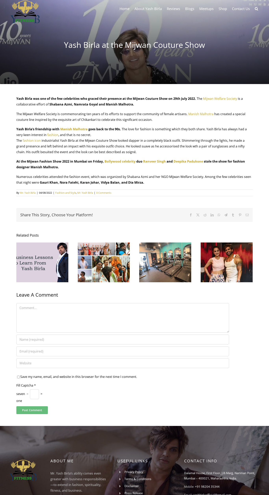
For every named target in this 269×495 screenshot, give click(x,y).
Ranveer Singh (154, 161)
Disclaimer (131, 486)
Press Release (133, 493)
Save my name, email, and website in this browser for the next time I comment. (78, 377)
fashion (52, 135)
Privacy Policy (133, 472)
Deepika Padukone (188, 161)
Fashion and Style (65, 192)
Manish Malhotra (200, 114)
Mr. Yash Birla (28, 192)
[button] (256, 8)
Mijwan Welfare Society (220, 98)
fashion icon (32, 140)
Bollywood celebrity (120, 161)
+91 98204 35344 (207, 487)
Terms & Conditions (137, 479)
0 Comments (103, 192)
